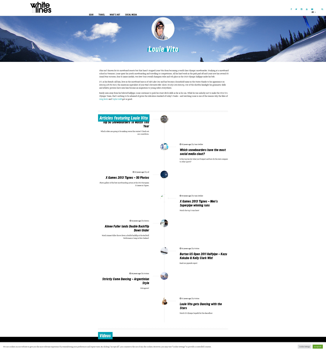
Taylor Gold (117, 99)
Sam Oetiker (198, 144)
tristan (196, 248)
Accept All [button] (317, 346)
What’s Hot (115, 14)
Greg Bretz (103, 99)
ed (148, 172)
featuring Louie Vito (123, 118)
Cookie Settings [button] (304, 346)
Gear (91, 14)
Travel (101, 14)
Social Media (131, 14)
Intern (146, 220)
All (313, 12)
